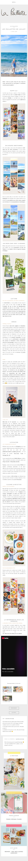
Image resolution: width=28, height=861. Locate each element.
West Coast (16, 453)
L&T (4, 718)
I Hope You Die (6, 461)
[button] (14, 2)
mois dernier (7, 302)
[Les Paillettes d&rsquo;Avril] (7, 689)
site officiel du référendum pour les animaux (12, 633)
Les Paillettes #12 (17, 692)
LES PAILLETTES (14, 26)
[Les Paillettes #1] (7, 698)
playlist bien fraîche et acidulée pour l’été (12, 451)
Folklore (22, 464)
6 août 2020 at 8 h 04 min (9, 718)
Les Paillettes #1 (6, 701)
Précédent (14, 708)
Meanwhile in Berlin (15, 461)
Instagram (5, 198)
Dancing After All (6, 455)
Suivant (14, 712)
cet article (23, 352)
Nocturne (19, 479)
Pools (22, 453)
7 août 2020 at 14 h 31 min (19, 739)
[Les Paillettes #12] (18, 689)
